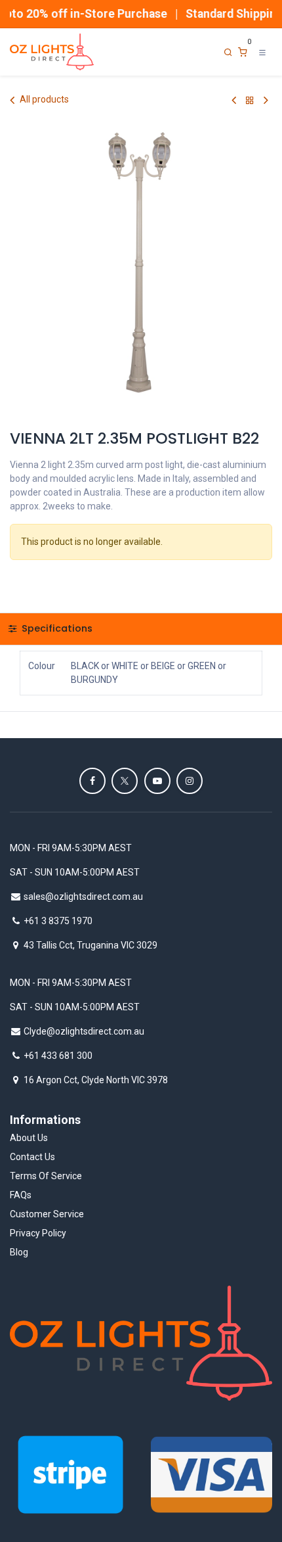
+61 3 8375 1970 (58, 921)
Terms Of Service (46, 1176)
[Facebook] (92, 781)
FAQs (20, 1195)
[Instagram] (189, 781)
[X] (124, 781)
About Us (29, 1138)
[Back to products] (250, 100)
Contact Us (32, 1157)
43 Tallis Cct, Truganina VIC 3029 (90, 945)
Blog (19, 1252)
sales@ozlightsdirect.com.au (83, 896)
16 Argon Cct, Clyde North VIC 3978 (96, 1080)
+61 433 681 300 (58, 1055)
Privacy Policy (38, 1233)
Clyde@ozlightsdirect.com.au (84, 1031)
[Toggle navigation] (262, 52)
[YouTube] (157, 781)
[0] (242, 52)
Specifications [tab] (55, 628)
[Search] (228, 52)
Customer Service (47, 1214)
